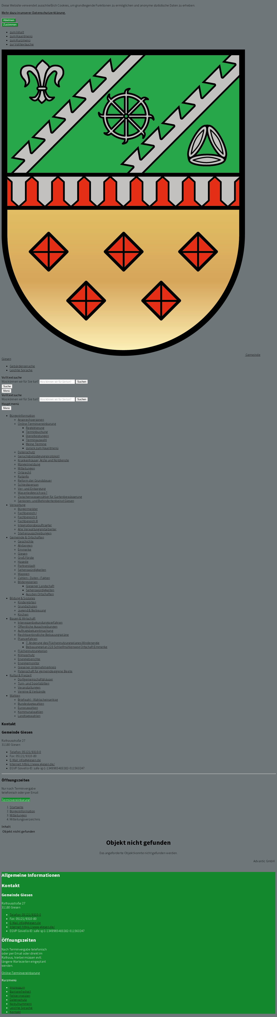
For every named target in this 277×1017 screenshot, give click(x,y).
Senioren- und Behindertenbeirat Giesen (46, 501)
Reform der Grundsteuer (35, 480)
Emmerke (24, 549)
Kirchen (23, 614)
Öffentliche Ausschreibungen (38, 626)
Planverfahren (27, 639)
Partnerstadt (26, 566)
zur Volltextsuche (22, 44)
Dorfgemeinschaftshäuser (35, 679)
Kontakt (15, 1012)
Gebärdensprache (22, 366)
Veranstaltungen (29, 687)
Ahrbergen (25, 545)
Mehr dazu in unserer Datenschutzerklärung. (33, 13)
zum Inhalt (17, 32)
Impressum (17, 987)
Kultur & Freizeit (20, 675)
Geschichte (25, 541)
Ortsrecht (24, 472)
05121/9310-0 (25, 752)
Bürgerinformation (22, 415)
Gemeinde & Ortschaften (27, 537)
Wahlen (15, 695)
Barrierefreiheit (20, 991)
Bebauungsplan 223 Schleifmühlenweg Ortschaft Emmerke (66, 647)
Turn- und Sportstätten (33, 683)
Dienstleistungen (37, 436)
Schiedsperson (28, 484)
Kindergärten (27, 602)
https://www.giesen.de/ (32, 764)
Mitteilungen (26, 468)
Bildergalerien (28, 582)
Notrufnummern (21, 1004)
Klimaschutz (26, 655)
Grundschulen (27, 606)
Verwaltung (17, 505)
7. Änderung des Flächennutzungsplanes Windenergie (63, 643)
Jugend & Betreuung (32, 610)
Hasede (23, 562)
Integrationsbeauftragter (35, 525)
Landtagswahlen (29, 716)
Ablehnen (8, 20)
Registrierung (35, 428)
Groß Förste (26, 557)
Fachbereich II (27, 517)
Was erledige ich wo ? (32, 493)
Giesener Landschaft (40, 586)
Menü (6, 390)
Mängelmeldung (29, 464)
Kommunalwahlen (30, 712)
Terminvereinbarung (16, 800)
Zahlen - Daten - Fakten (34, 578)
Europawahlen (28, 708)
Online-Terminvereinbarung (37, 424)
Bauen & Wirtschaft (22, 618)
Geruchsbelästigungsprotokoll (39, 456)
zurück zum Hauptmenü (42, 448)
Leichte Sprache (21, 370)
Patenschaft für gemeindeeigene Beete (45, 671)
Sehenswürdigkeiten (32, 570)
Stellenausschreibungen (35, 533)
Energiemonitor (28, 663)
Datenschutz (26, 452)
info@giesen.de (25, 760)
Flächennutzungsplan (32, 651)
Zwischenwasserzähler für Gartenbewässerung (50, 497)
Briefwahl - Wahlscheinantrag (38, 699)
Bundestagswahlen (31, 704)
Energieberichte (29, 659)
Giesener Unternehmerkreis (37, 667)
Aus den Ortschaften (40, 594)
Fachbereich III (28, 521)
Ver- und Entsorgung (32, 488)
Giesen (22, 553)
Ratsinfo (23, 476)
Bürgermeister (28, 509)
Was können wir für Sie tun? (20, 381)
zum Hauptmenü (21, 36)
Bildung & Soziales (22, 598)
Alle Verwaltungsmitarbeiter (37, 529)
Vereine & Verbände (32, 691)
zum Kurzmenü (20, 40)
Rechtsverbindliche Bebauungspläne (43, 635)
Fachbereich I (27, 513)
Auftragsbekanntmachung (35, 630)
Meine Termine (36, 444)
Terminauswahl (36, 440)
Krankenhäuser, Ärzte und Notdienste (43, 460)
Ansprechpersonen (31, 420)
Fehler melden (20, 995)
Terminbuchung (37, 432)
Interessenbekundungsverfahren (40, 622)
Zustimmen (9, 24)
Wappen (23, 574)
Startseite (16, 807)
